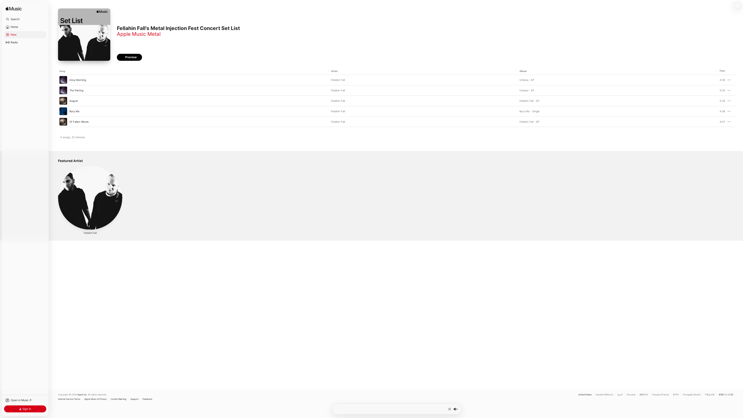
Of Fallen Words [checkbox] (79, 121)
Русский (631, 395)
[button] (25, 19)
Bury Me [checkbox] (74, 111)
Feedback (147, 399)
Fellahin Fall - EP (529, 100)
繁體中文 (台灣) (726, 395)
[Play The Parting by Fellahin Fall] (63, 90)
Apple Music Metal (139, 34)
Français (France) (660, 395)
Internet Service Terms (69, 399)
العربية (620, 395)
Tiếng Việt (710, 395)
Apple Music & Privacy (95, 399)
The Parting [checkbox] (76, 90)
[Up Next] (449, 409)
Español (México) (604, 395)
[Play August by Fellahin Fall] (63, 101)
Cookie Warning (118, 399)
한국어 (676, 395)
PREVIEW (720, 80)
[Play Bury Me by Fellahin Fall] (63, 111)
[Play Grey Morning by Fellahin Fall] (63, 80)
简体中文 (643, 395)
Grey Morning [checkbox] (77, 79)
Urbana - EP (527, 79)
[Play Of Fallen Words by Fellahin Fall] (63, 122)
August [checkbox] (73, 100)
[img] (14, 9)
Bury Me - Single (530, 111)
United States (585, 395)
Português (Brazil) (692, 395)
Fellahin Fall (338, 79)
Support (134, 399)
